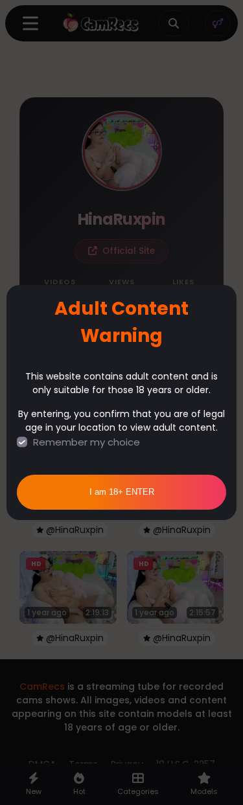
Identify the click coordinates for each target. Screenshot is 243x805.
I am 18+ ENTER (121, 492)
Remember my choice (86, 442)
